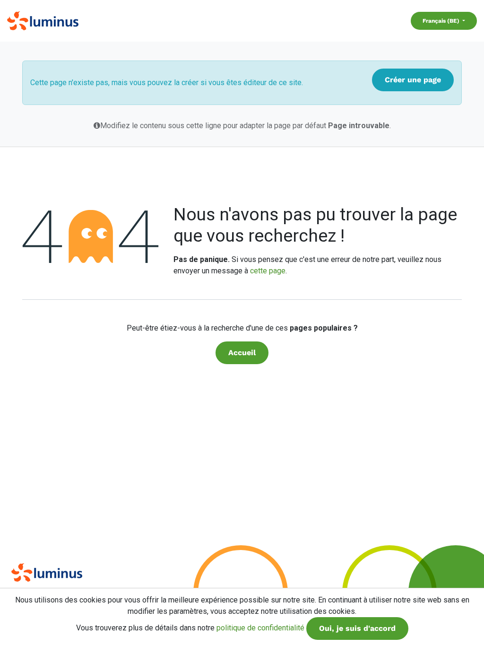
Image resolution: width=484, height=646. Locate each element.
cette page (267, 270)
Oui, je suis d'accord (357, 628)
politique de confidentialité (260, 627)
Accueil (242, 352)
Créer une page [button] (413, 79)
